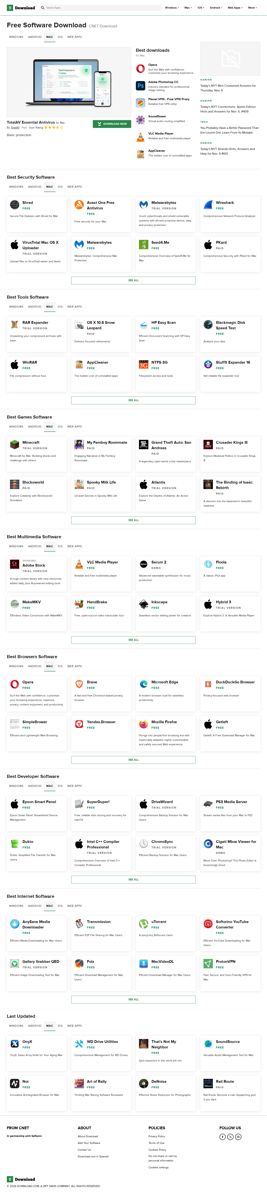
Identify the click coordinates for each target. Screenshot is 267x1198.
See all (133, 280)
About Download (88, 1136)
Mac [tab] (49, 37)
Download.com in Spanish (93, 1156)
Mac (187, 7)
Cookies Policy (157, 1150)
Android (215, 7)
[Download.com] (21, 8)
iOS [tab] (60, 37)
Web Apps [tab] (74, 37)
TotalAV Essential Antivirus (36, 122)
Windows (171, 7)
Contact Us (84, 1150)
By (13, 127)
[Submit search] (43, 8)
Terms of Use (157, 1143)
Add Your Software (89, 1143)
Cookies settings (159, 1167)
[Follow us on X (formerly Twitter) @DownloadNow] (230, 1137)
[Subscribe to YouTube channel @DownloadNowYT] (238, 1137)
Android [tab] (35, 37)
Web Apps (234, 7)
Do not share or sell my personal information (163, 1158)
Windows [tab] (16, 37)
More (251, 7)
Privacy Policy (157, 1136)
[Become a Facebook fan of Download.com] (223, 1137)
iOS (200, 7)
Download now (115, 124)
